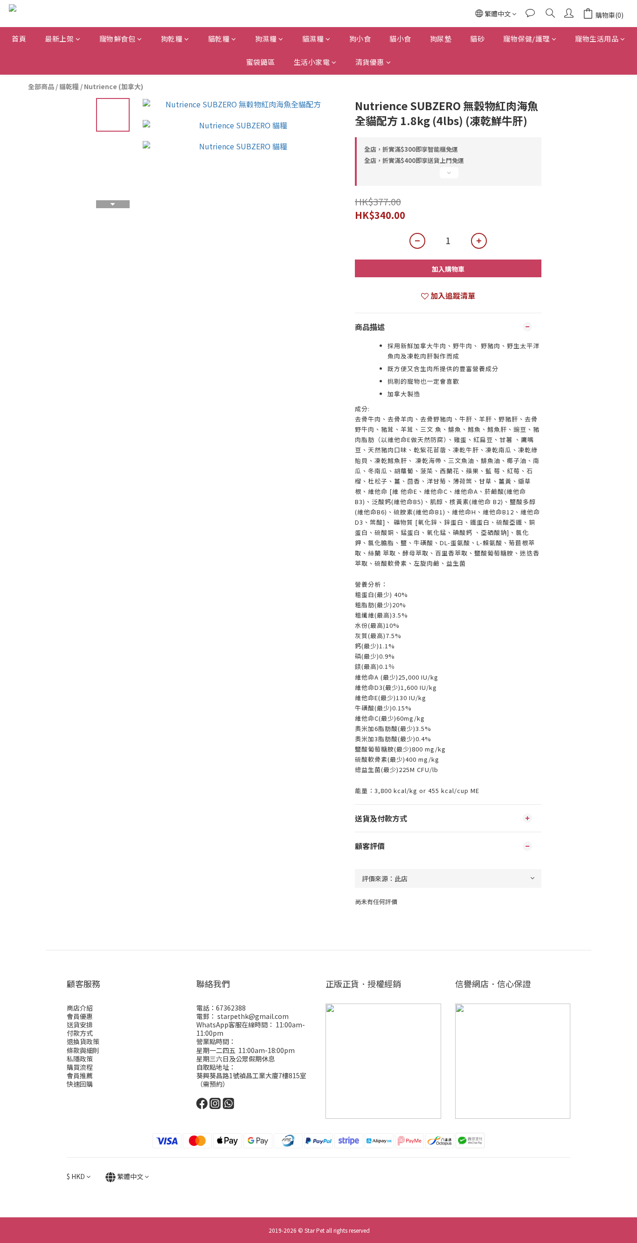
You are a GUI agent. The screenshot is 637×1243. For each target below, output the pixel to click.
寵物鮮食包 (117, 38)
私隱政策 (80, 1058)
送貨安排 (80, 1024)
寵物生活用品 (596, 38)
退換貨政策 (83, 1041)
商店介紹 (80, 1007)
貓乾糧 (219, 38)
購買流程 (80, 1067)
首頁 (19, 38)
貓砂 (477, 38)
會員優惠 (80, 1016)
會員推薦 (80, 1075)
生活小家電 (312, 62)
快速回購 (80, 1084)
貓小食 (400, 38)
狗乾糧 (172, 38)
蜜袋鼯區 (260, 62)
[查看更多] (448, 176)
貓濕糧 (313, 38)
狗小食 (360, 38)
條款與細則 (83, 1050)
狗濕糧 (266, 38)
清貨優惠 (369, 62)
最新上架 (59, 38)
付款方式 (80, 1033)
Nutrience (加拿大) (113, 86)
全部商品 (41, 86)
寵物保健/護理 (526, 38)
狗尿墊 (441, 38)
